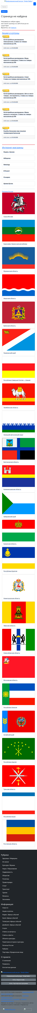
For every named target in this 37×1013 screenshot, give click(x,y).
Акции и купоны (10, 33)
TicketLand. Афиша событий (11, 921)
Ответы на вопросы (9, 932)
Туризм (4, 893)
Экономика (6, 899)
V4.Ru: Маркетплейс (19, 980)
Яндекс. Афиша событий (10, 915)
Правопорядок (7, 882)
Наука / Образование (9, 869)
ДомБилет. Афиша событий (11, 925)
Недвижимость (7, 872)
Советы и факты (7, 935)
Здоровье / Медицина (9, 858)
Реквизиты (6, 964)
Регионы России (7, 191)
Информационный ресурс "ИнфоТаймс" (18, 976)
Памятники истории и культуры (13, 942)
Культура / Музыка (8, 865)
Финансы (5, 896)
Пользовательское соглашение (10, 999)
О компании (6, 961)
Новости (5, 908)
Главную (13, 28)
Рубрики (5, 949)
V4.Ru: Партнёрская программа (18, 983)
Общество (5, 875)
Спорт (4, 886)
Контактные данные (9, 967)
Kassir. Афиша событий (10, 918)
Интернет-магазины (12, 147)
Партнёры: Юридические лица (12, 952)
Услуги (4, 928)
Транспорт (6, 889)
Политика (5, 879)
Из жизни (5, 862)
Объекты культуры (8, 938)
